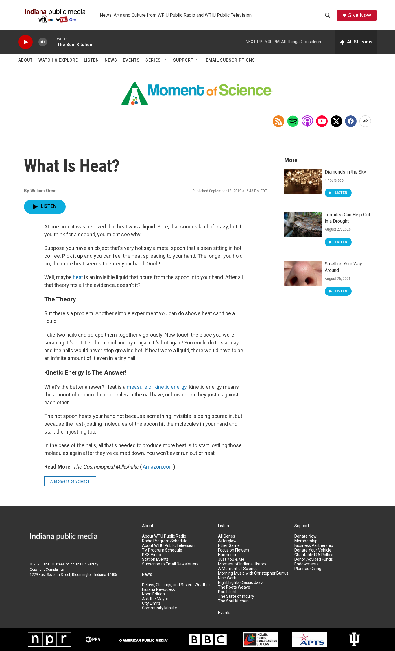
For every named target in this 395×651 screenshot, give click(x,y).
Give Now (359, 15)
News (111, 60)
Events (131, 60)
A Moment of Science (70, 481)
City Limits (151, 603)
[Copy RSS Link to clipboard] (278, 121)
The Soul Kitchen (233, 601)
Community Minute (159, 608)
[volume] (43, 42)
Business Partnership (313, 545)
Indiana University (84, 564)
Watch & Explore (58, 60)
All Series (226, 536)
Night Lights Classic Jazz (240, 582)
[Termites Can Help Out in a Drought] (303, 224)
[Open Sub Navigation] (165, 60)
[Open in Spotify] (293, 121)
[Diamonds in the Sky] (303, 181)
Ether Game (229, 545)
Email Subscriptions (230, 60)
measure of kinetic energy (157, 387)
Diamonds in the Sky (345, 172)
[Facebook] (351, 121)
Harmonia (227, 555)
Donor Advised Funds (313, 559)
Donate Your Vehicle (312, 550)
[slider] (52, 42)
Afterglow (227, 541)
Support (183, 60)
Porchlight (227, 592)
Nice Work (227, 578)
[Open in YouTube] (322, 121)
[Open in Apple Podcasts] (307, 121)
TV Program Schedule (162, 550)
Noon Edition (153, 594)
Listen (91, 60)
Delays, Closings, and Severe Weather (176, 585)
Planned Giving (307, 569)
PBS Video (151, 555)
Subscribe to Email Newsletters (170, 564)
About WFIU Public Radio (164, 536)
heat (78, 277)
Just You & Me (231, 559)
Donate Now (305, 536)
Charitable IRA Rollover (315, 555)
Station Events (155, 559)
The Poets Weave (234, 587)
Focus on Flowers (233, 550)
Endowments (306, 564)
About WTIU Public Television (168, 545)
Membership (306, 541)
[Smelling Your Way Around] (303, 273)
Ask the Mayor (155, 599)
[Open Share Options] (365, 121)
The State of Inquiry (236, 596)
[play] (25, 42)
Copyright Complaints (47, 569)
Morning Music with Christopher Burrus (253, 573)
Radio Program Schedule (164, 541)
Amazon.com (158, 467)
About (25, 60)
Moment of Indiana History (242, 564)
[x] (336, 121)
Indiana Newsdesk (158, 589)
